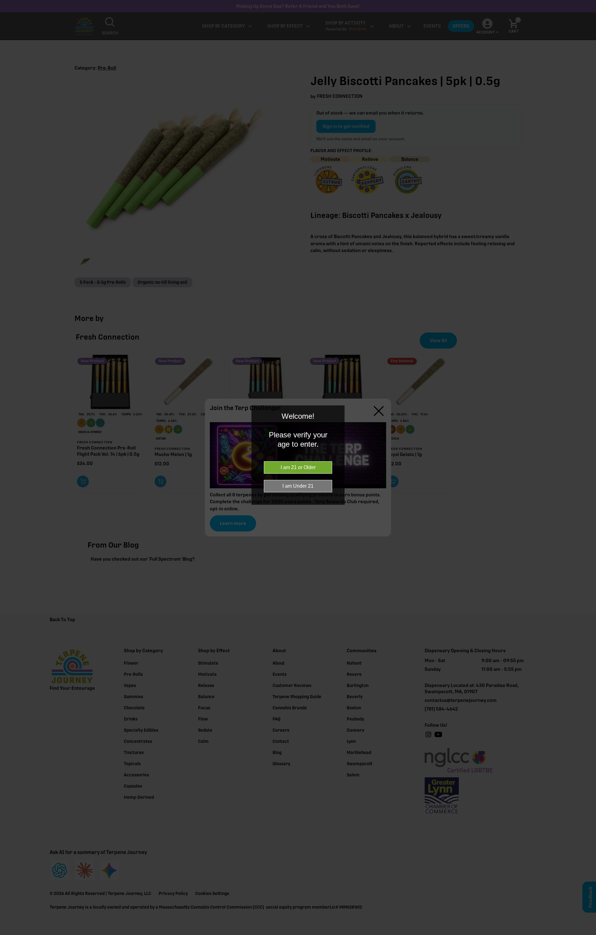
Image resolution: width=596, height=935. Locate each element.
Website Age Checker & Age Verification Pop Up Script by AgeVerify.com (588, 933)
